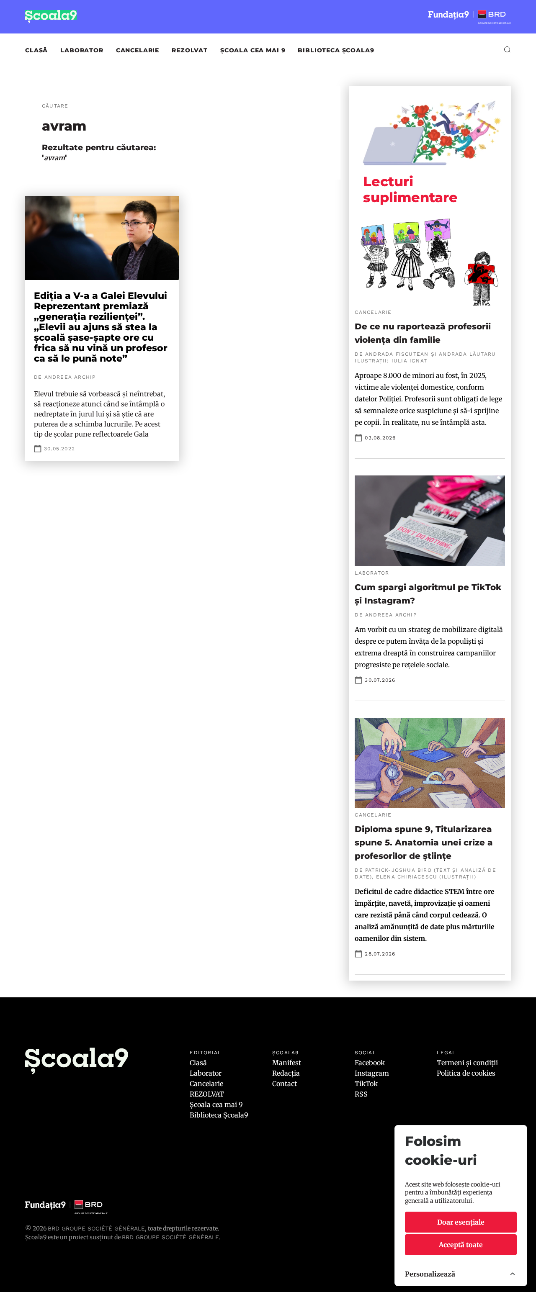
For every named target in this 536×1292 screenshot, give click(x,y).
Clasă (36, 50)
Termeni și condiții (467, 1062)
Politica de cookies (466, 1073)
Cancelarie (137, 50)
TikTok (366, 1083)
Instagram (372, 1073)
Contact (284, 1083)
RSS (361, 1094)
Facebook (370, 1062)
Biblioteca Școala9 (336, 50)
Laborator (81, 50)
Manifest (286, 1062)
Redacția (286, 1073)
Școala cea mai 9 (252, 50)
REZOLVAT (190, 50)
